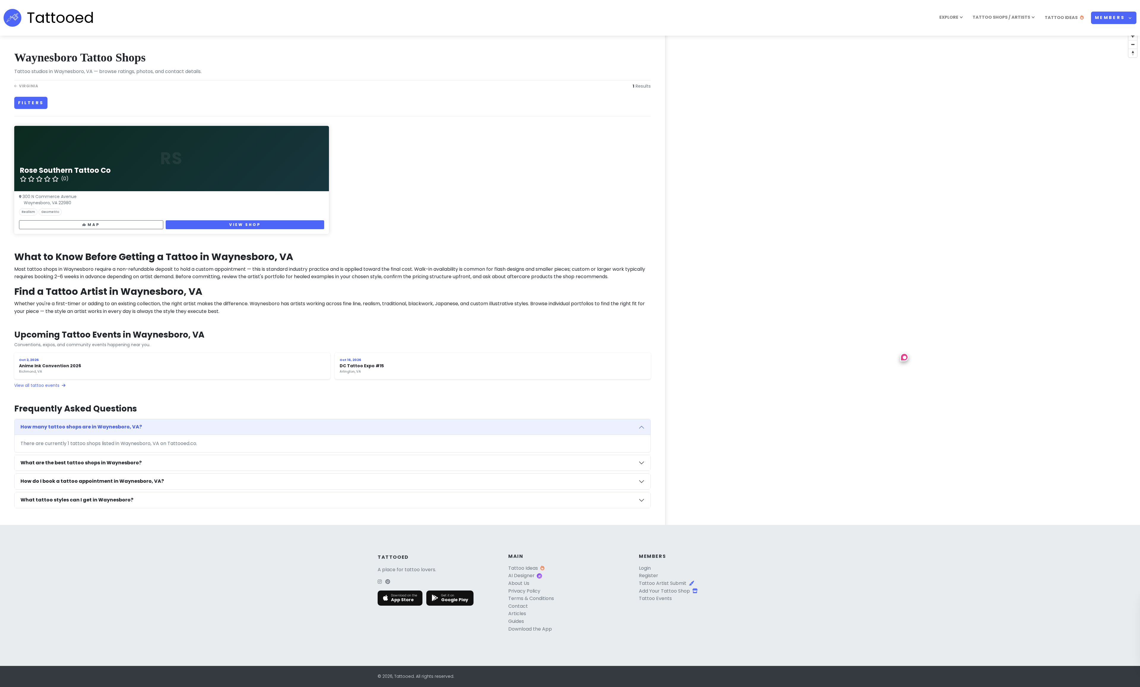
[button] (904, 357)
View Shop (245, 224)
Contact (518, 606)
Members (1111, 17)
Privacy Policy (524, 591)
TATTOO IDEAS (1061, 17)
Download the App (530, 629)
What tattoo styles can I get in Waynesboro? (76, 499)
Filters (31, 103)
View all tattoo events (37, 385)
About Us (518, 583)
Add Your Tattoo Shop (664, 591)
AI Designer (521, 575)
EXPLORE (948, 17)
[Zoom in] (1132, 35)
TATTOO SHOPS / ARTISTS (1001, 17)
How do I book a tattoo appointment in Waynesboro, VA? (92, 481)
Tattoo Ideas (523, 568)
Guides (516, 621)
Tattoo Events (655, 598)
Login (645, 568)
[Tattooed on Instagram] (380, 581)
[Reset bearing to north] (1132, 53)
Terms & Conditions (531, 598)
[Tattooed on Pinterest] (387, 581)
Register (648, 575)
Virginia (28, 85)
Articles (517, 613)
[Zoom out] (1132, 44)
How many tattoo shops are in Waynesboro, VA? (81, 426)
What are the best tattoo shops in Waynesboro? (81, 462)
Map (94, 224)
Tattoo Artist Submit (662, 583)
